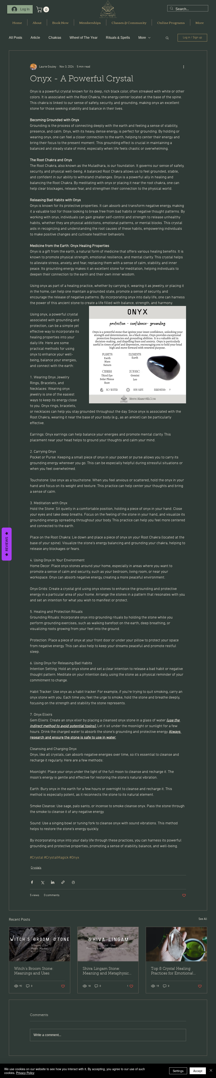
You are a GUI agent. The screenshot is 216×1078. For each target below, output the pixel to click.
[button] (43, 9)
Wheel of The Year (83, 37)
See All (202, 919)
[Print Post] (73, 882)
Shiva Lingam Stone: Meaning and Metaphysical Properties (107, 971)
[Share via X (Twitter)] (42, 882)
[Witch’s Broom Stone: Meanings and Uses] (39, 944)
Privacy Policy (25, 1073)
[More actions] (183, 66)
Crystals (36, 868)
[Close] (210, 1071)
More (142, 37)
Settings (178, 1071)
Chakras (55, 37)
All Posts (15, 37)
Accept (197, 1071)
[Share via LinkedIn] (53, 882)
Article (35, 37)
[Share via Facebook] (32, 882)
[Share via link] (63, 882)
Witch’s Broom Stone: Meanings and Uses (33, 971)
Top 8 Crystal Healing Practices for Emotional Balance (172, 971)
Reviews (6, 544)
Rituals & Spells (118, 37)
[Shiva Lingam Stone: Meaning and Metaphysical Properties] (108, 944)
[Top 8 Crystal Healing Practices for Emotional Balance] (176, 944)
